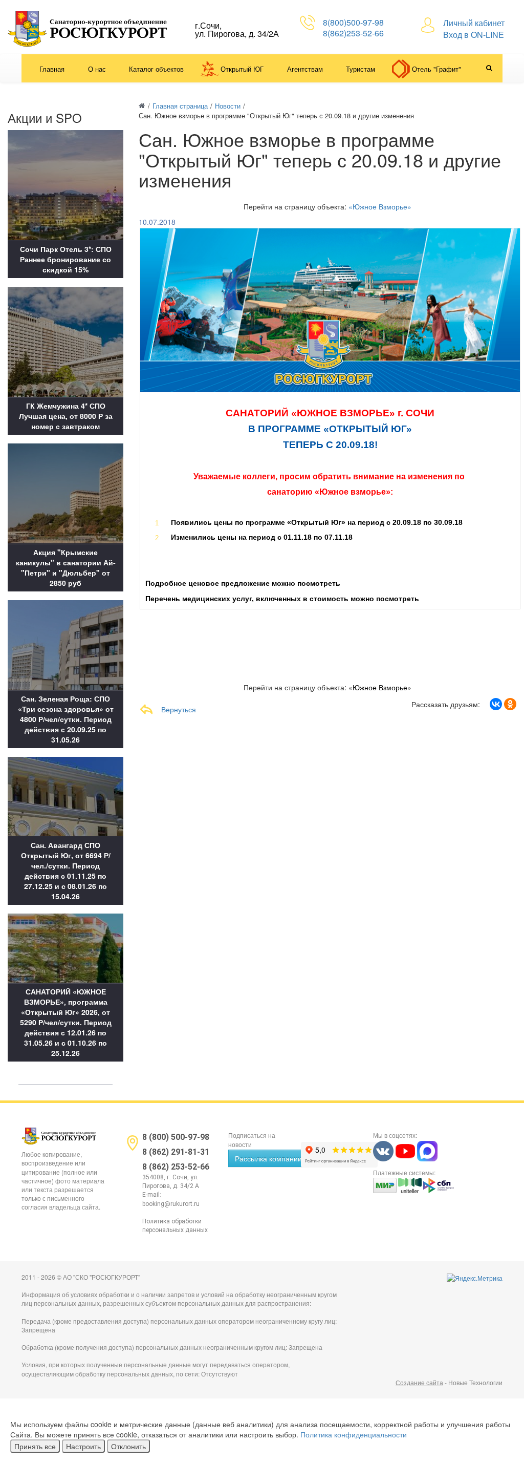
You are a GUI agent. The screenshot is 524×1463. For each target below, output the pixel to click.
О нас (97, 69)
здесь (352, 583)
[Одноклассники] (510, 704)
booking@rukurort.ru (171, 1203)
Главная (51, 69)
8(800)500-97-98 (353, 22)
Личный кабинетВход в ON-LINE (474, 28)
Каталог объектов (156, 69)
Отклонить (128, 1446)
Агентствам (305, 69)
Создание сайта (419, 1382)
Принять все (35, 1446)
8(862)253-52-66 (353, 33)
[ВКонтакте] (496, 704)
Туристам (360, 69)
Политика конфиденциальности (353, 1434)
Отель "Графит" (436, 69)
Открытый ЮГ (242, 69)
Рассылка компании (268, 1158)
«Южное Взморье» (379, 206)
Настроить (83, 1446)
